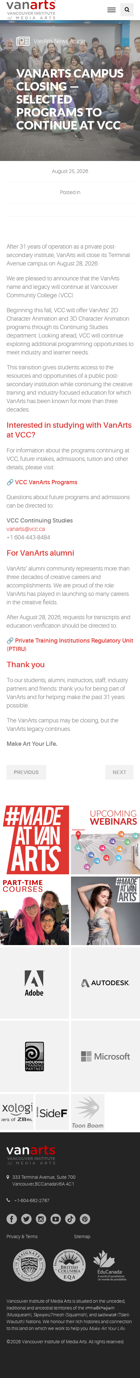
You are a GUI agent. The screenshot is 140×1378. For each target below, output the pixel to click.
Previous (26, 772)
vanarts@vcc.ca (26, 529)
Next (119, 772)
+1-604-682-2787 (31, 1200)
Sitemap (82, 1236)
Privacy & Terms (22, 1236)
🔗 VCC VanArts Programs (42, 482)
